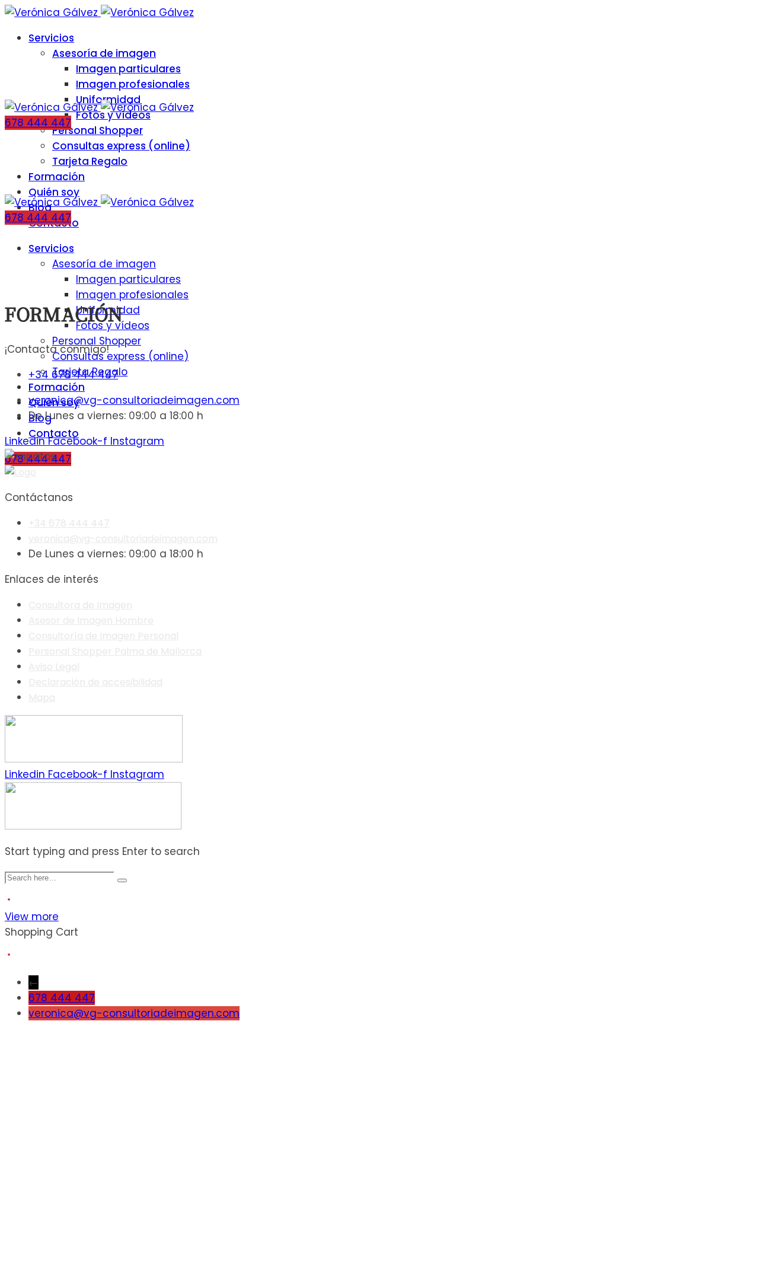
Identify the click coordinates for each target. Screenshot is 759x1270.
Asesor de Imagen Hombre (91, 620)
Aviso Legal (53, 667)
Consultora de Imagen (80, 605)
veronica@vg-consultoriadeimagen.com (134, 1013)
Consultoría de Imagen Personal (103, 636)
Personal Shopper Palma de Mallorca (115, 651)
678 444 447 (61, 998)
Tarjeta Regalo (89, 161)
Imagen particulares (128, 69)
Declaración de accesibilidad (95, 682)
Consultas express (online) (121, 146)
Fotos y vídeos (113, 115)
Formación (56, 177)
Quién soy (53, 192)
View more (32, 917)
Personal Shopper (97, 130)
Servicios (51, 38)
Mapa (41, 697)
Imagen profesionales (133, 84)
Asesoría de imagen (104, 53)
